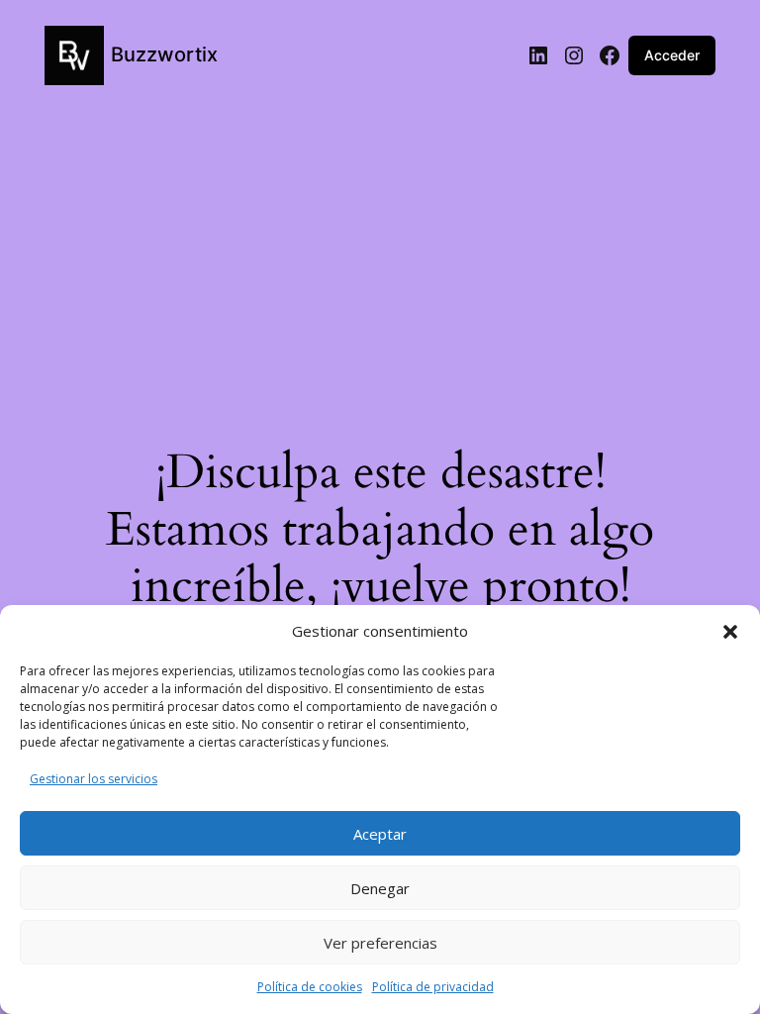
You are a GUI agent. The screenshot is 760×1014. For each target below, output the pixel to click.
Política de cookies (309, 986)
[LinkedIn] (538, 55)
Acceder (672, 55)
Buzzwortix (164, 54)
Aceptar (380, 834)
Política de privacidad (433, 986)
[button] (730, 632)
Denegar (380, 888)
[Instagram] (574, 55)
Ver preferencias (380, 943)
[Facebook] (609, 55)
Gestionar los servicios (93, 778)
